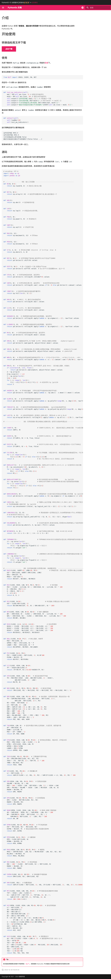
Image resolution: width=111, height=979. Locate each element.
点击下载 (8, 49)
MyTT (27, 964)
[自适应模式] (82, 7)
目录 (46, 63)
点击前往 (35, 2)
